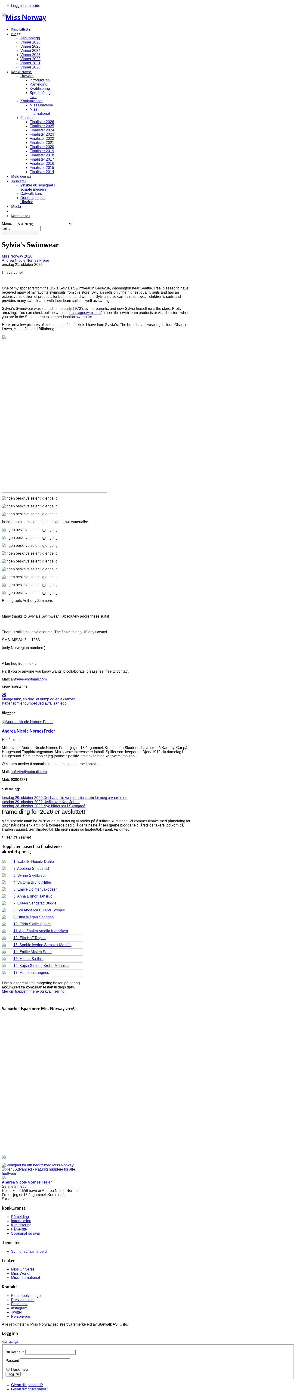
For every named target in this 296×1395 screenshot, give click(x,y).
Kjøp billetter (21, 29)
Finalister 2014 (42, 172)
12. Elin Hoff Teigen (29, 938)
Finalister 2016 (42, 163)
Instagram (19, 1308)
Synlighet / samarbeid (29, 1251)
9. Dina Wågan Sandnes (33, 917)
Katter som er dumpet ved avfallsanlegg (34, 703)
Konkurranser (31, 101)
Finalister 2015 (42, 168)
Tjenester (18, 181)
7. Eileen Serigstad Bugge (34, 903)
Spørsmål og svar (25, 1233)
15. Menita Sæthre (28, 959)
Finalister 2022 (42, 138)
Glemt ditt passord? (27, 1385)
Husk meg (19, 1369)
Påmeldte (19, 1229)
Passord (12, 1361)
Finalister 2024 (42, 130)
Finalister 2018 (42, 155)
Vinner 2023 (30, 55)
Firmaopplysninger (26, 1296)
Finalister (28, 118)
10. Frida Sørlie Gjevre (32, 924)
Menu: (7, 224)
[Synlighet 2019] (38, 1165)
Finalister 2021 (42, 143)
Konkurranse (21, 71)
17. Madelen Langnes (31, 973)
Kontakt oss (20, 215)
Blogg (16, 33)
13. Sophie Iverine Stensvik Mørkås (42, 945)
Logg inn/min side (25, 6)
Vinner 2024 (30, 51)
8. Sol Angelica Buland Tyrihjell (39, 910)
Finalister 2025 (42, 126)
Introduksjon (40, 80)
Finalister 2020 (42, 147)
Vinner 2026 (30, 42)
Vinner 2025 (30, 46)
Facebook (19, 1304)
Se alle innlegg (14, 1186)
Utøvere (27, 76)
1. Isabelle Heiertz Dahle (33, 862)
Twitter (16, 1312)
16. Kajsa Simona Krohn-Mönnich (41, 966)
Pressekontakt (22, 1300)
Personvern (20, 1316)
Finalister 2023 (42, 134)
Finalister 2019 (42, 151)
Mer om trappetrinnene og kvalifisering (33, 991)
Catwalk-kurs (31, 194)
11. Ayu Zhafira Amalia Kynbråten (40, 931)
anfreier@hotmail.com (29, 679)
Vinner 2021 (30, 63)
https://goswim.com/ (85, 313)
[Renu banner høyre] (42, 1173)
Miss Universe (41, 105)
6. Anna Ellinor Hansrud (32, 896)
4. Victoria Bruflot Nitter (32, 882)
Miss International (40, 111)
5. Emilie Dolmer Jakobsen (35, 889)
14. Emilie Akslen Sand (32, 952)
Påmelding (38, 84)
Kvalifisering (40, 88)
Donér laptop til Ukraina (32, 200)
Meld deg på (21, 176)
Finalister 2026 (42, 122)
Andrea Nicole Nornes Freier (25, 260)
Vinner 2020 (30, 67)
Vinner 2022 (30, 59)
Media (16, 206)
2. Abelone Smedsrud (31, 868)
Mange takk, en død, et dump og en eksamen (38, 699)
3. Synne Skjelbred (29, 875)
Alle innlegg (30, 38)
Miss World (20, 1273)
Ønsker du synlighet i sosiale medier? (37, 187)
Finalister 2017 (42, 159)
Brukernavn (15, 1352)
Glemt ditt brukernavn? (29, 1389)
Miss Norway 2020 (17, 256)
